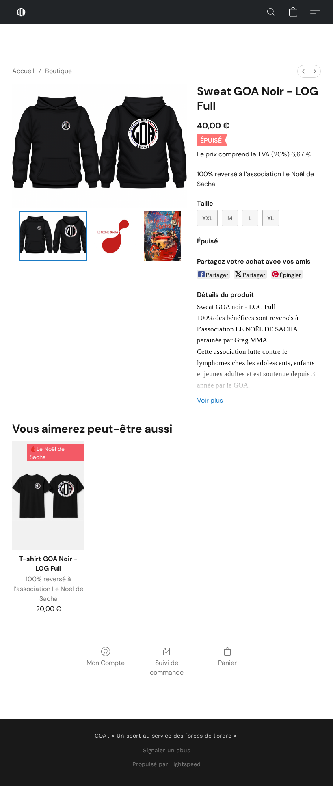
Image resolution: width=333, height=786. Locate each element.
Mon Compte (105, 662)
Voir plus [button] (210, 400)
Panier (227, 662)
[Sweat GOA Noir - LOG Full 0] (53, 236)
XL (270, 218)
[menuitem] (303, 71)
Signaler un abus (166, 750)
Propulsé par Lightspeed (166, 764)
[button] (21, 12)
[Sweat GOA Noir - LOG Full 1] (115, 236)
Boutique (58, 71)
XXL (207, 218)
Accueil (23, 71)
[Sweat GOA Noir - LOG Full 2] (162, 236)
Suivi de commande (167, 667)
